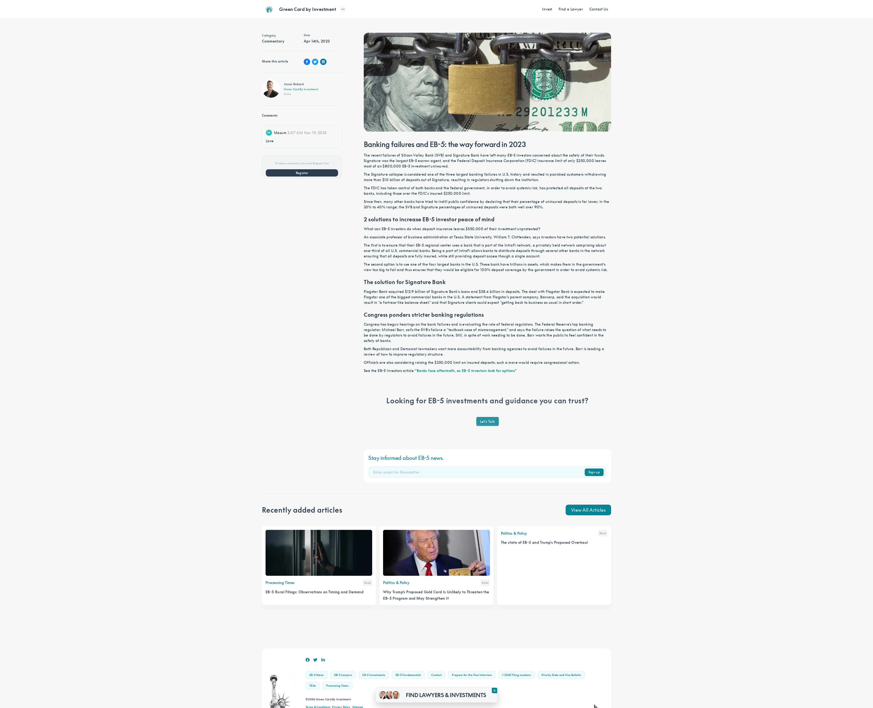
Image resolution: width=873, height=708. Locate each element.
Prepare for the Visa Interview (472, 675)
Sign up (594, 472)
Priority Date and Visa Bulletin (561, 675)
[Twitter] (315, 660)
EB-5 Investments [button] (373, 675)
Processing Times (337, 685)
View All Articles (588, 510)
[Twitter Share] (315, 62)
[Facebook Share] (307, 62)
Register (302, 173)
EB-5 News (316, 675)
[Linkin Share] (323, 62)
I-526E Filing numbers (516, 675)
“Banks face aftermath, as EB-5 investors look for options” (466, 370)
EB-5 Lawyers (343, 675)
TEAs (312, 685)
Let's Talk (487, 421)
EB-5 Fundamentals (408, 675)
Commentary (273, 41)
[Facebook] (308, 660)
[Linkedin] (323, 660)
